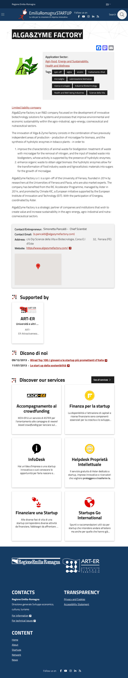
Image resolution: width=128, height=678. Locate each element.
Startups (16, 650)
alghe (69, 72)
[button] (108, 4)
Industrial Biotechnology (86, 86)
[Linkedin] (93, 16)
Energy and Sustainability (73, 61)
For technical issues (22, 620)
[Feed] (98, 16)
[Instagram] (88, 16)
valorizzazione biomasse (80, 79)
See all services (101, 380)
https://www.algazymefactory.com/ (47, 248)
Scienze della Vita (97, 92)
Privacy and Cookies (74, 599)
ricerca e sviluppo (62, 86)
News (15, 660)
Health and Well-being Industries (69, 92)
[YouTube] (83, 16)
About (15, 645)
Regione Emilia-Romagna (23, 4)
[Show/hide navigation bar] (3, 14)
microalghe (59, 79)
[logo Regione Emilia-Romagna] (36, 561)
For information (20, 615)
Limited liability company (26, 107)
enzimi (80, 72)
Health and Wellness (57, 66)
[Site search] (122, 14)
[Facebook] (79, 16)
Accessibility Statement (76, 604)
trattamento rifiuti (96, 72)
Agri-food (51, 61)
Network (16, 655)
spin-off (58, 72)
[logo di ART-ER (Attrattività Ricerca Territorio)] (81, 565)
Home (15, 640)
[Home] (45, 14)
